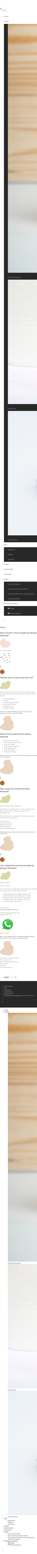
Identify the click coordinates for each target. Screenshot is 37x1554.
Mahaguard (11, 550)
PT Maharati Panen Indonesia (13, 995)
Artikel (6, 579)
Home (6, 16)
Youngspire (7, 574)
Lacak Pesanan (8, 992)
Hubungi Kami (8, 994)
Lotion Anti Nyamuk (14, 584)
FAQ (5, 988)
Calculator (11, 559)
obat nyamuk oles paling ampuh (18, 589)
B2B (5, 545)
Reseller (10, 554)
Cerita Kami (7, 990)
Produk (6, 21)
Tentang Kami (8, 569)
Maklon (6, 564)
